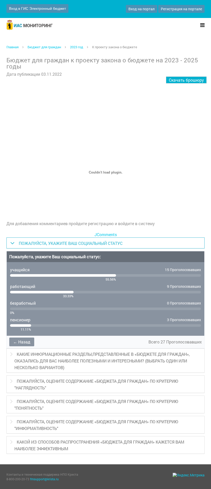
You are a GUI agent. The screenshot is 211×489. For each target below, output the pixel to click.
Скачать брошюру (186, 80)
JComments (105, 234)
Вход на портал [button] (141, 8)
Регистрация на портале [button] (181, 8)
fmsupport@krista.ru (44, 479)
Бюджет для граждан (44, 47)
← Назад (21, 341)
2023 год (76, 47)
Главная (12, 47)
